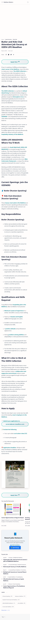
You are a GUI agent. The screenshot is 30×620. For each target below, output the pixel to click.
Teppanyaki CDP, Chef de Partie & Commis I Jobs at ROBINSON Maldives (15, 560)
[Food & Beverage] (13, 564)
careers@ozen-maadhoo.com (15, 424)
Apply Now (14, 62)
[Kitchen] (11, 557)
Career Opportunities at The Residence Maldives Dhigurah (14, 586)
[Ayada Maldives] (12, 577)
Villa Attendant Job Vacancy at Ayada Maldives (13, 579)
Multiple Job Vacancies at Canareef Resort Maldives (14, 572)
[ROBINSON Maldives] (17, 557)
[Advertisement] (15, 21)
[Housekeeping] (19, 577)
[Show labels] (5, 610)
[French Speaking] (16, 584)
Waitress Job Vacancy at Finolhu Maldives (14, 566)
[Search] (28, 2)
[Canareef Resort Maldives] (15, 570)
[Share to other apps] (13, 54)
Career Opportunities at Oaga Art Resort (12, 517)
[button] (6, 54)
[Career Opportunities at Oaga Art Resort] (12, 509)
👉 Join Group (15, 547)
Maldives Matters (8, 2)
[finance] (11, 584)
